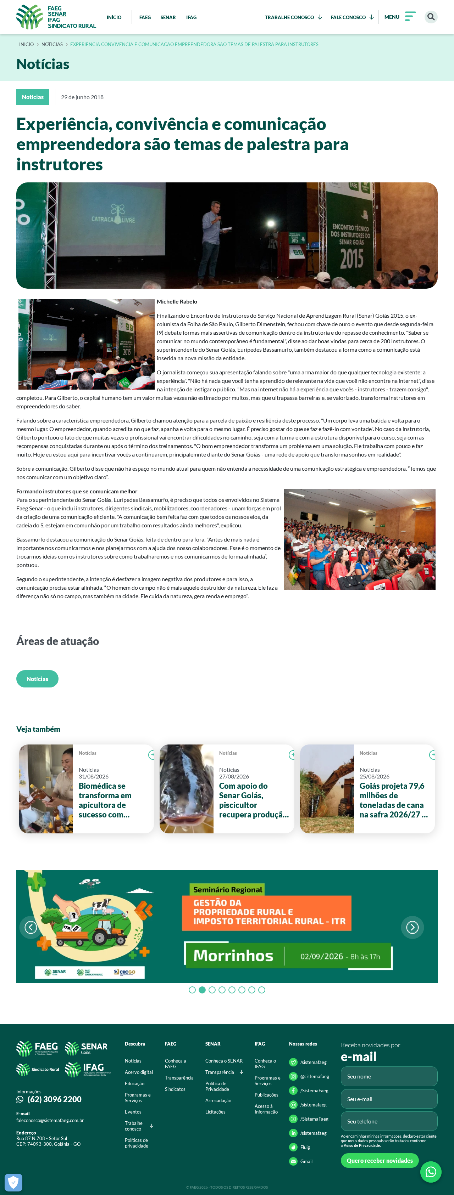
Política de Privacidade (217, 1086)
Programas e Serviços (138, 1097)
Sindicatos (175, 1089)
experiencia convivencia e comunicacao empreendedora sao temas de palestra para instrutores (194, 45)
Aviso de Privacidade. (362, 1145)
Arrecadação (218, 1100)
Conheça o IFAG (265, 1063)
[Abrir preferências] (13, 1182)
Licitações (215, 1112)
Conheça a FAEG (175, 1063)
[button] (412, 927)
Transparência (179, 1078)
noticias (52, 45)
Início (26, 45)
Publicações (266, 1095)
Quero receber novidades (380, 1160)
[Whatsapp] (431, 1172)
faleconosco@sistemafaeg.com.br (50, 1120)
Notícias (37, 678)
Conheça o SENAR (224, 1061)
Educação (134, 1083)
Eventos (133, 1112)
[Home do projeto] (56, 17)
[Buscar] (431, 17)
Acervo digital (139, 1072)
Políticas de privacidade (136, 1143)
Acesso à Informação (266, 1109)
